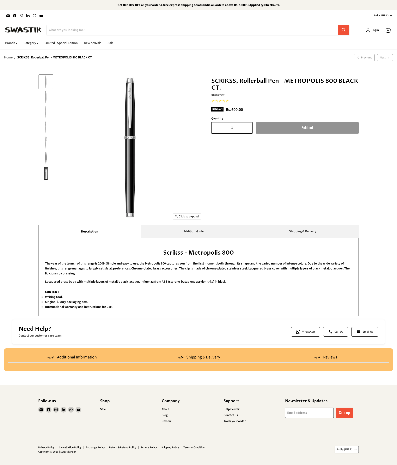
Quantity (217, 118)
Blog (165, 415)
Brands (10, 43)
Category (30, 43)
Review (166, 421)
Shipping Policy (170, 447)
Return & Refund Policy (122, 447)
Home (8, 57)
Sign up (344, 412)
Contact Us (231, 415)
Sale (111, 43)
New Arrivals (92, 43)
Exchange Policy (95, 447)
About (165, 409)
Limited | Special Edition (61, 43)
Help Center (231, 409)
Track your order (235, 421)
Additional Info (193, 231)
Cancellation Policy (70, 447)
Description (89, 231)
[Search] (343, 30)
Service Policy (149, 447)
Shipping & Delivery (302, 231)
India (381, 15)
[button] (46, 82)
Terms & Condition (193, 447)
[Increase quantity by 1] (248, 128)
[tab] (71, 357)
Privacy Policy (46, 447)
